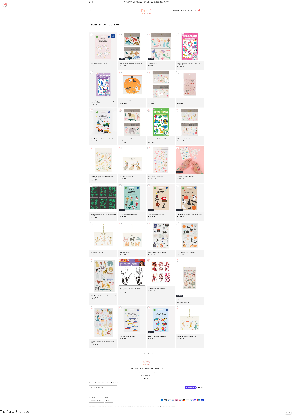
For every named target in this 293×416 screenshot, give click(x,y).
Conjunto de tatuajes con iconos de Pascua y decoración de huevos (102, 177)
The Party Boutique (97, 406)
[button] (91, 10)
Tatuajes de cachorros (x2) (126, 176)
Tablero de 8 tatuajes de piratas (156, 214)
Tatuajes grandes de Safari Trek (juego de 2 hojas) (131, 139)
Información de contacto (169, 406)
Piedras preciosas (181, 101)
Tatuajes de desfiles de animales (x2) (186, 336)
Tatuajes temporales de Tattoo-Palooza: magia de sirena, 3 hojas (103, 101)
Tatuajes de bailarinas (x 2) (98, 252)
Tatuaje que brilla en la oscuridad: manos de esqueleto (131, 289)
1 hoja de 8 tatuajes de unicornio (185, 176)
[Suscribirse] (115, 387)
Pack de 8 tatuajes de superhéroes (157, 336)
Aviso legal (159, 406)
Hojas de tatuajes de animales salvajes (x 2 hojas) (103, 296)
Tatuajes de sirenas (153, 63)
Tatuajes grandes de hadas (184, 138)
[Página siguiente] (152, 353)
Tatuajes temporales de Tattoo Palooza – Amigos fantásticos (189, 64)
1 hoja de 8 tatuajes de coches (127, 336)
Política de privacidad (130, 406)
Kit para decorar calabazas (126, 101)
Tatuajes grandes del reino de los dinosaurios (131, 63)
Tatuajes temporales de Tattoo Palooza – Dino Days (160, 139)
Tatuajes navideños (182, 300)
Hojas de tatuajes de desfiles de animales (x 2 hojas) (102, 342)
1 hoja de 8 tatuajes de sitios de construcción (102, 138)
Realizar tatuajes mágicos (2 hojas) (157, 252)
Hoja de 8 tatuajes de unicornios (99, 63)
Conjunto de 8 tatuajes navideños (128, 214)
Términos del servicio (141, 406)
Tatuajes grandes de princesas (156, 101)
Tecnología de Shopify (107, 406)
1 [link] (140, 353)
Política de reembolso (119, 406)
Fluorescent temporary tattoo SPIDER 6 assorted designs (103, 215)
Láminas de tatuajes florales (155, 176)
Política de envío (151, 406)
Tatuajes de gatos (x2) (125, 252)
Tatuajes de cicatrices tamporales (156, 288)
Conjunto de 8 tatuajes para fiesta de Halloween (189, 214)
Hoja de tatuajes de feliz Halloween (186, 252)
